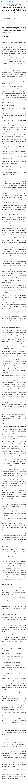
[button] (1, 2)
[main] (14, 9)
